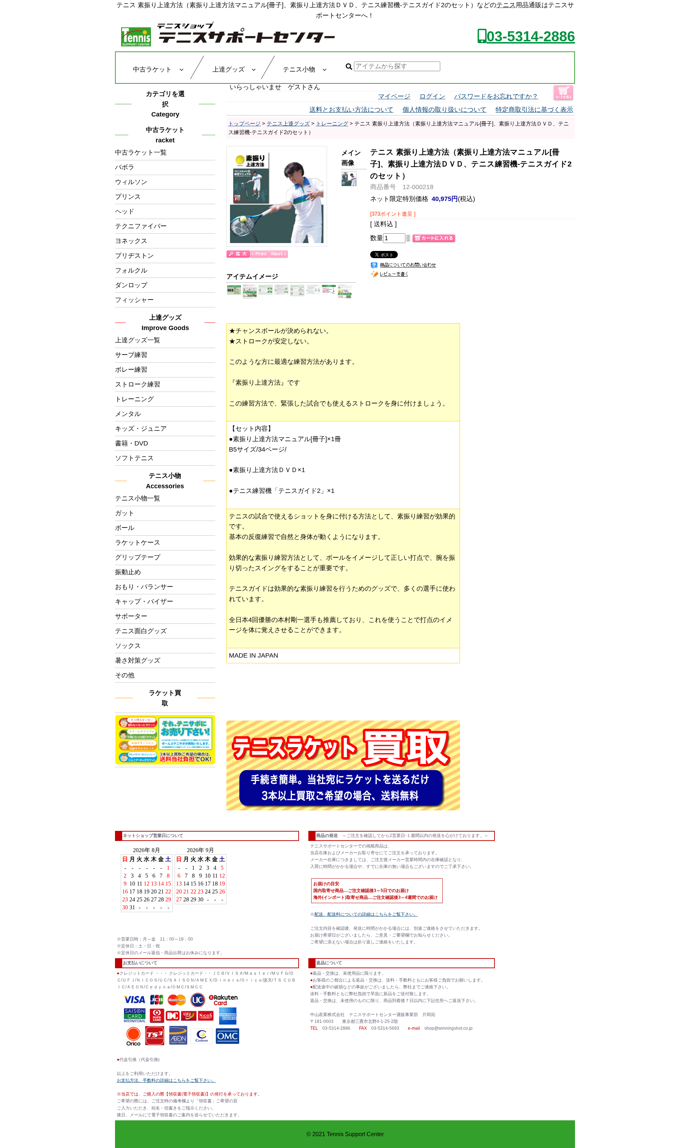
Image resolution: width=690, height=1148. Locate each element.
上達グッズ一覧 (137, 340)
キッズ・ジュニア (141, 428)
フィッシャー (134, 299)
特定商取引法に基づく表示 (534, 109)
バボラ (124, 167)
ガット (124, 513)
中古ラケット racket (167, 135)
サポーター (131, 616)
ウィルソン (131, 182)
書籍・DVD (131, 443)
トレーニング (134, 399)
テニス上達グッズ (288, 123)
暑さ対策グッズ (137, 660)
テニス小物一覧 (137, 498)
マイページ (394, 96)
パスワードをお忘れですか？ (496, 96)
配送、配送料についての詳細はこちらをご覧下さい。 (366, 914)
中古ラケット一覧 (141, 152)
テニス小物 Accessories (167, 481)
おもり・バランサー (144, 586)
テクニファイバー (141, 226)
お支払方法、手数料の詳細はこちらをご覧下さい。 (166, 1080)
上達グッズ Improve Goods (165, 322)
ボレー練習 (131, 369)
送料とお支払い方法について (351, 109)
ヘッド (124, 211)
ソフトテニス (134, 458)
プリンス (128, 196)
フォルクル (131, 270)
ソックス (128, 645)
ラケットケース (137, 542)
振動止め (128, 572)
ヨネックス (131, 240)
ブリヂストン (134, 255)
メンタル (128, 413)
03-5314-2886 (531, 36)
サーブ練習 (131, 354)
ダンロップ (131, 285)
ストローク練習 (137, 384)
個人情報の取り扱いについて (444, 109)
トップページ (244, 123)
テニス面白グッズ (141, 631)
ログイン (432, 96)
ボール (124, 527)
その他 (124, 675)
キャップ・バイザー (144, 601)
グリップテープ (137, 557)
